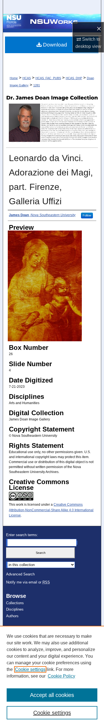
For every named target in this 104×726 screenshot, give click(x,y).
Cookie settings (30, 669)
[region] (52, 676)
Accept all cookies (52, 695)
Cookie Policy (61, 676)
